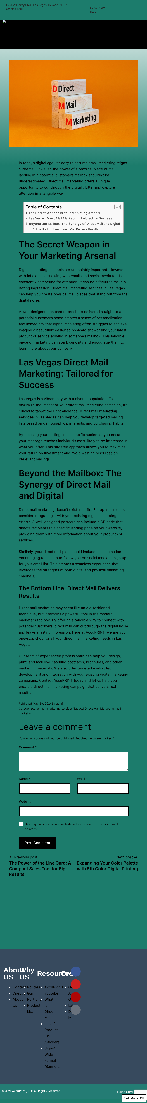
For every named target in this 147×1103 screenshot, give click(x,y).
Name (24, 779)
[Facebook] (76, 972)
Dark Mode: (131, 1098)
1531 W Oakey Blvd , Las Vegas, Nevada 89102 (36, 5)
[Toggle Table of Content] (116, 207)
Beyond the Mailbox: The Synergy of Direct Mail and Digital (74, 224)
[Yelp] (76, 997)
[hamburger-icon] (140, 33)
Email (82, 779)
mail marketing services (57, 708)
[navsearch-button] (140, 4)
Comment (28, 747)
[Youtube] (76, 984)
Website (25, 801)
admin (60, 703)
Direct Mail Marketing (99, 708)
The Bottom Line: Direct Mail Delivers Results (67, 229)
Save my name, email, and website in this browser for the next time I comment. (71, 826)
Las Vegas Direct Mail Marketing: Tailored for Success (70, 218)
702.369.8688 (14, 9)
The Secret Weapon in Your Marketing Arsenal (64, 213)
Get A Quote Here (97, 10)
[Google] (76, 1010)
